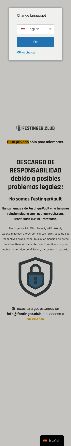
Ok (35, 42)
